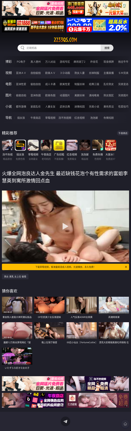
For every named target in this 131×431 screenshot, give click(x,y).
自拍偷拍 (36, 73)
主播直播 (109, 73)
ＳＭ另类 (123, 73)
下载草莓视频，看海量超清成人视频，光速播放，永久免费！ (65, 266)
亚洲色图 (36, 95)
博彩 (8, 61)
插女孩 (21, 118)
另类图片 (123, 95)
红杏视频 (79, 118)
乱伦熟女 (109, 84)
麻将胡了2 (79, 61)
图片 (8, 95)
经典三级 (94, 84)
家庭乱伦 (36, 106)
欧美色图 (50, 95)
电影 (8, 84)
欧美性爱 (65, 84)
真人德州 (36, 61)
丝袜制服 (94, 73)
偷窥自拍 (21, 95)
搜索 (107, 48)
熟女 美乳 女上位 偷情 (15, 276)
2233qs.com (65, 40)
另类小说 (94, 106)
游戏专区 (65, 61)
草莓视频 (50, 118)
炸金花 (94, 61)
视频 (8, 73)
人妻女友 (50, 106)
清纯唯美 (94, 95)
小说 (8, 106)
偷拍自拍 (36, 84)
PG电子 (21, 61)
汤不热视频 (64, 118)
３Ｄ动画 (65, 73)
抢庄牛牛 (123, 61)
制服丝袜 (79, 84)
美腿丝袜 (79, 95)
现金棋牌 (109, 61)
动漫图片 (65, 95)
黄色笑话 (109, 106)
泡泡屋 (94, 118)
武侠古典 (65, 106)
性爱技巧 (123, 106)
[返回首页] (125, 424)
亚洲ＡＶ (21, 73)
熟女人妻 (79, 73)
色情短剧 (109, 118)
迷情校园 (79, 106)
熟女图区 (109, 95)
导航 (8, 118)
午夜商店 (36, 118)
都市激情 (21, 106)
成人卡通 (50, 84)
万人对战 (50, 61)
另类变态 (123, 84)
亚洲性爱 (21, 84)
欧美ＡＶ (50, 73)
